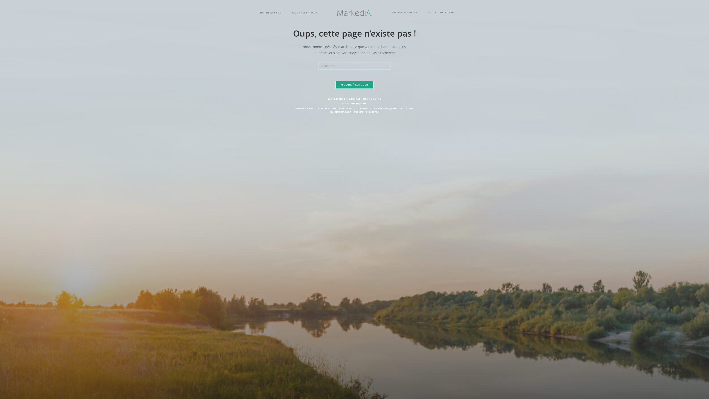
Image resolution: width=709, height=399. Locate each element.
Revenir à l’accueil (354, 84)
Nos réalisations (404, 12)
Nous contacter (441, 12)
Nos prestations (305, 12)
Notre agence (270, 12)
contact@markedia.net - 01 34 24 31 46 (354, 98)
